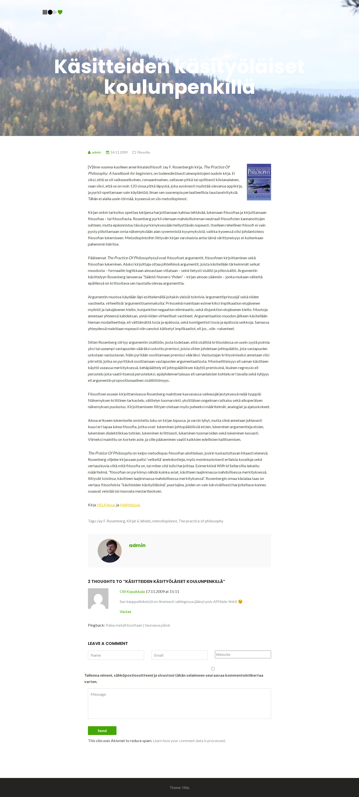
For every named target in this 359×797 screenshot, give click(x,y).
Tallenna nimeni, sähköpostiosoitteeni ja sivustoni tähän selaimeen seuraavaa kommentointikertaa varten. (173, 678)
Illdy (185, 787)
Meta (314, 14)
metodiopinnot (164, 520)
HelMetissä (130, 504)
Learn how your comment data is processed (189, 740)
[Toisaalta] (52, 11)
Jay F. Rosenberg (111, 520)
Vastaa (125, 611)
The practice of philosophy (201, 520)
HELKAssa (106, 504)
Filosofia (143, 152)
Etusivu (269, 14)
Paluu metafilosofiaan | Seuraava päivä (138, 625)
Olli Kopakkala (132, 591)
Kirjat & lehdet (139, 520)
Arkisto (292, 14)
